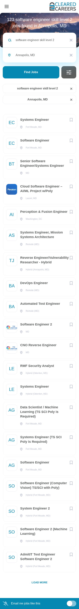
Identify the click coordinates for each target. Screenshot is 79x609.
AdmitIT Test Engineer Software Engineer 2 (37, 557)
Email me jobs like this (25, 603)
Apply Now (39, 63)
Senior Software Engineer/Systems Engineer (42, 163)
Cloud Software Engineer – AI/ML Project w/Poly (41, 189)
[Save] (71, 119)
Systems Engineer (34, 120)
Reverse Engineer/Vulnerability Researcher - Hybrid (44, 260)
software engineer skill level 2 (37, 88)
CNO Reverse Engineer (38, 345)
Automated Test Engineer (40, 304)
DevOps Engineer (34, 283)
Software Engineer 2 (36, 324)
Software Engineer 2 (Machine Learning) (43, 531)
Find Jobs (31, 72)
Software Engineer (34, 140)
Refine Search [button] (68, 72)
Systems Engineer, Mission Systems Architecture (41, 235)
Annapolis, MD (37, 99)
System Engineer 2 (35, 508)
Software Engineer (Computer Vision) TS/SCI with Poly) (43, 485)
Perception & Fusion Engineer (43, 212)
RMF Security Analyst (37, 366)
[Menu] (7, 6)
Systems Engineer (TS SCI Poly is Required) (41, 439)
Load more (39, 582)
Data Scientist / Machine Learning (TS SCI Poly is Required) (39, 411)
